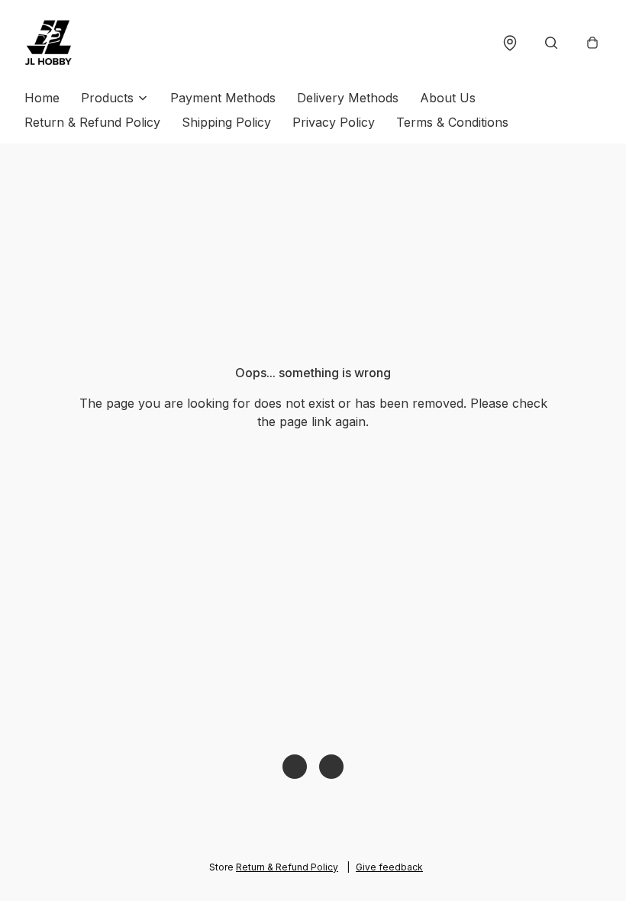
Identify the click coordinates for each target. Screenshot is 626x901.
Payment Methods (223, 97)
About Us (448, 97)
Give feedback (389, 867)
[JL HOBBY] (48, 42)
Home (42, 97)
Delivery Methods (348, 97)
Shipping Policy (226, 122)
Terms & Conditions (452, 122)
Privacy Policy (333, 122)
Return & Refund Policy (92, 122)
